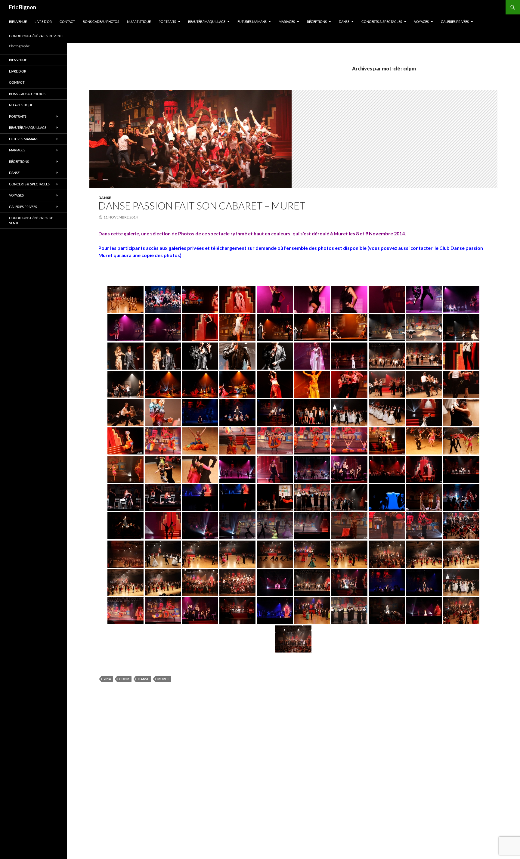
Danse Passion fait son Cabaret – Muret (201, 206)
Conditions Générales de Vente (36, 36)
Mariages (287, 21)
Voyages (421, 21)
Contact (67, 21)
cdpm (124, 679)
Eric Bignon (22, 7)
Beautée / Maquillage (206, 21)
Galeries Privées (455, 21)
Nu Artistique (139, 21)
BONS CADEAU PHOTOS (101, 21)
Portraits (167, 21)
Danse (344, 21)
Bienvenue (18, 21)
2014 (107, 679)
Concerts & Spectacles (381, 21)
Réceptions (317, 21)
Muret (163, 679)
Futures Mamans (252, 21)
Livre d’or (43, 21)
